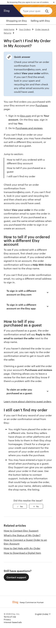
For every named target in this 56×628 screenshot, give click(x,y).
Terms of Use (10, 616)
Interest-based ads (13, 622)
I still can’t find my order (21, 176)
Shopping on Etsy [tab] (16, 20)
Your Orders (24, 29)
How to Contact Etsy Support (21, 530)
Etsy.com (25, 115)
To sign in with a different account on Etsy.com (21, 292)
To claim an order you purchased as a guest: (20, 391)
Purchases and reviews (29, 128)
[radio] (20, 506)
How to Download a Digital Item (22, 552)
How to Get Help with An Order (22, 548)
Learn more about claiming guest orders (27, 401)
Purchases (42, 105)
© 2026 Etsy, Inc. (12, 613)
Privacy (7, 619)
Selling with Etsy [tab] (40, 20)
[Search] (47, 11)
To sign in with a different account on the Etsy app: (21, 306)
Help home (9, 29)
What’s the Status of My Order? (22, 535)
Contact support (16, 577)
